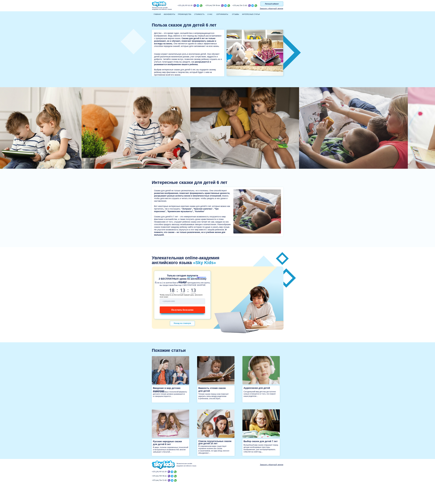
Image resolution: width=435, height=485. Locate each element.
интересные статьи (251, 14)
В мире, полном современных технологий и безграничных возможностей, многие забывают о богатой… (170, 449)
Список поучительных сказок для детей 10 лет (214, 442)
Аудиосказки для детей (257, 388)
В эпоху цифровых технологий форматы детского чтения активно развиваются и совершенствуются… (170, 394)
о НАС (209, 14)
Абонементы (169, 14)
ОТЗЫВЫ (235, 14)
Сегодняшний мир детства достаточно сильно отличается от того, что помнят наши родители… (260, 394)
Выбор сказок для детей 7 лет (261, 441)
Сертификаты (222, 14)
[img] (170, 370)
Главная (157, 14)
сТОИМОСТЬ (199, 14)
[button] (271, 8)
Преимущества (184, 14)
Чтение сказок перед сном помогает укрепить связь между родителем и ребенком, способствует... (213, 396)
